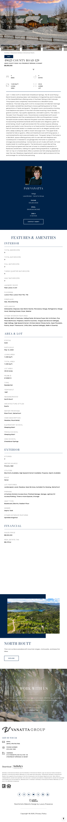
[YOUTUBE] (33, 794)
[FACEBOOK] (19, 794)
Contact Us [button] (33, 710)
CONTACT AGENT (33, 221)
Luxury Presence (46, 804)
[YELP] (38, 794)
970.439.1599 (11, 749)
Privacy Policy (41, 813)
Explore (11, 658)
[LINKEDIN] (29, 794)
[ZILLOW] (47, 794)
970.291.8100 (33, 202)
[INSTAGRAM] (24, 794)
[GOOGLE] (43, 794)
